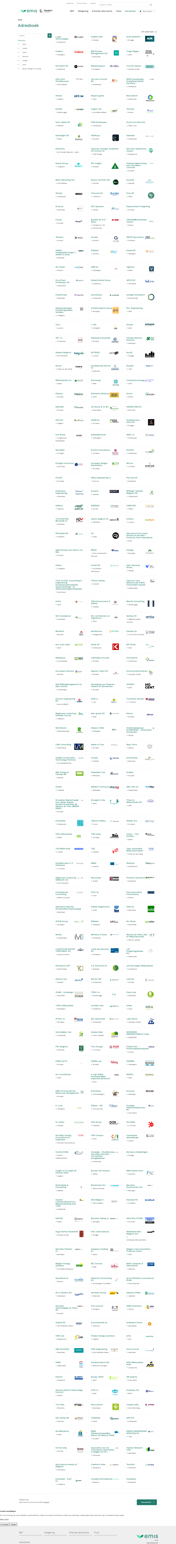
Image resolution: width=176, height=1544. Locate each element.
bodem (25, 48)
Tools (118, 11)
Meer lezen (4, 1519)
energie (25, 60)
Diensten (21, 40)
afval (24, 44)
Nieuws (93, 3)
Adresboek (130, 11)
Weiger (13, 1524)
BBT (72, 11)
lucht (24, 64)
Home (20, 19)
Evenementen (82, 3)
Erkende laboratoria (102, 11)
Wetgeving (83, 11)
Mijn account (147, 11)
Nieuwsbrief (146, 1502)
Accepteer (5, 1524)
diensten (25, 56)
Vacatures (70, 3)
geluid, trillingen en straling (32, 69)
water (24, 52)
